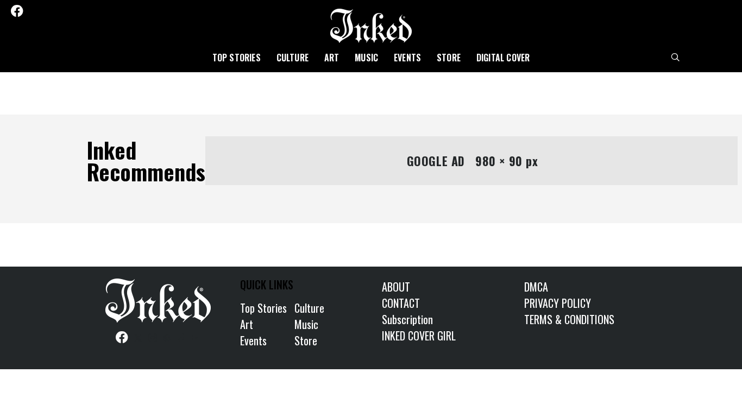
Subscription (407, 319)
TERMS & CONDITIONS (569, 319)
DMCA (536, 287)
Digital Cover (503, 57)
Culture (292, 57)
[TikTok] (76, 11)
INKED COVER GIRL (419, 335)
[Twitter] (33, 11)
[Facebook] (17, 11)
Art (331, 57)
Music (366, 57)
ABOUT (396, 287)
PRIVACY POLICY (557, 303)
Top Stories (236, 57)
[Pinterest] (62, 11)
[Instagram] (47, 11)
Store (449, 57)
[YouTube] (91, 11)
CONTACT (401, 303)
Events (407, 57)
